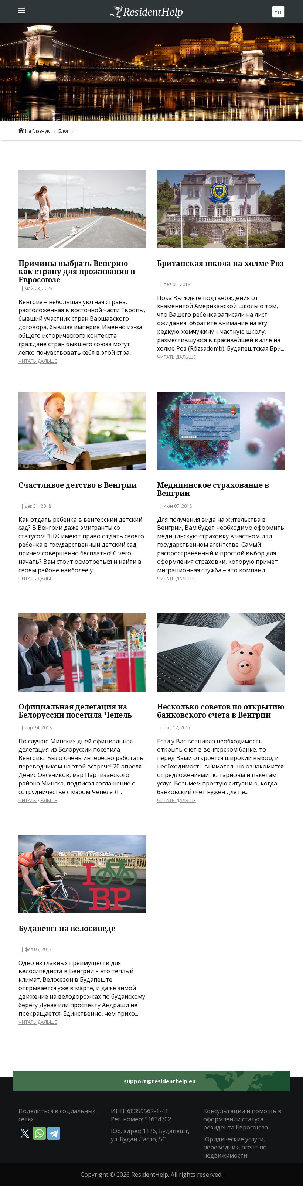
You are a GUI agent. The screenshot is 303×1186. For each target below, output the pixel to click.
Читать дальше (37, 361)
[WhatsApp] (39, 1133)
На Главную (38, 131)
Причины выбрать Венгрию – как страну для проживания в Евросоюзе (76, 271)
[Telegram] (53, 1133)
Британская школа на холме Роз (220, 263)
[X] (24, 1133)
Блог (63, 131)
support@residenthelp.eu (159, 1081)
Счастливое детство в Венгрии (77, 485)
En (277, 12)
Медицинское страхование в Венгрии (213, 489)
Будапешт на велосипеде (66, 928)
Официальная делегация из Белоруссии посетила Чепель (75, 711)
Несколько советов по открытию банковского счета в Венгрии (220, 711)
